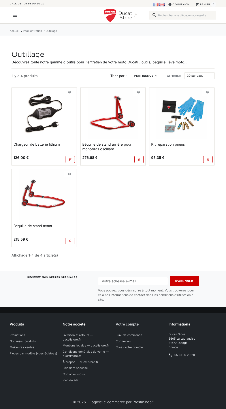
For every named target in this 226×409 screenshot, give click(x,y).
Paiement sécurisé (75, 368)
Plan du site (71, 380)
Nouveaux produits (23, 341)
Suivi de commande (129, 335)
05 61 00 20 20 (184, 355)
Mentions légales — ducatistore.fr (86, 345)
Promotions (17, 335)
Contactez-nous (74, 374)
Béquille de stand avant (32, 226)
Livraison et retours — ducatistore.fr (78, 337)
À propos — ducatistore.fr (80, 362)
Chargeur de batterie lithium (36, 144)
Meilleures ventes (22, 347)
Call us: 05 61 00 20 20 (27, 3)
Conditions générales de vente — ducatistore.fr (86, 354)
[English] (162, 4)
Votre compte (127, 324)
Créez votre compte (129, 347)
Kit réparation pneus (168, 144)
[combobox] (182, 15)
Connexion (123, 341)
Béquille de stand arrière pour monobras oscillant (107, 146)
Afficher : (175, 75)
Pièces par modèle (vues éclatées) (33, 353)
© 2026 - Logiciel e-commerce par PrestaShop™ (113, 402)
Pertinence (143, 75)
